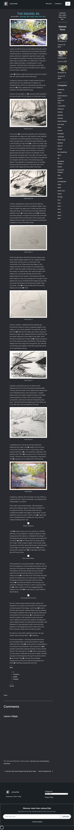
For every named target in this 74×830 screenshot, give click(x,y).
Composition (61, 106)
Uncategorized (62, 181)
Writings (60, 197)
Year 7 (59, 218)
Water (32, 16)
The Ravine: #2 (62, 41)
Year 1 (44, 16)
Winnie (60, 194)
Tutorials (60, 178)
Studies (60, 167)
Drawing (60, 112)
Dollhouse (61, 109)
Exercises (60, 118)
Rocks (59, 155)
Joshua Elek (13, 3)
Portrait (60, 149)
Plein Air (60, 146)
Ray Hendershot (62, 152)
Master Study (61, 140)
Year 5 (59, 212)
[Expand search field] (67, 4)
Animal (60, 92)
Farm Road (61, 124)
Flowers (60, 130)
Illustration (61, 133)
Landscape (23, 16)
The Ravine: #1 (62, 72)
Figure (59, 127)
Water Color (38, 16)
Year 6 (59, 215)
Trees (28, 16)
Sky (59, 158)
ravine (5, 695)
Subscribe (66, 816)
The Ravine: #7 (62, 58)
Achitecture (61, 89)
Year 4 (59, 209)
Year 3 (59, 206)
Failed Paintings (62, 121)
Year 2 (59, 203)
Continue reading (37, 822)
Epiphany (60, 115)
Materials (60, 143)
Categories (48, 791)
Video (59, 184)
